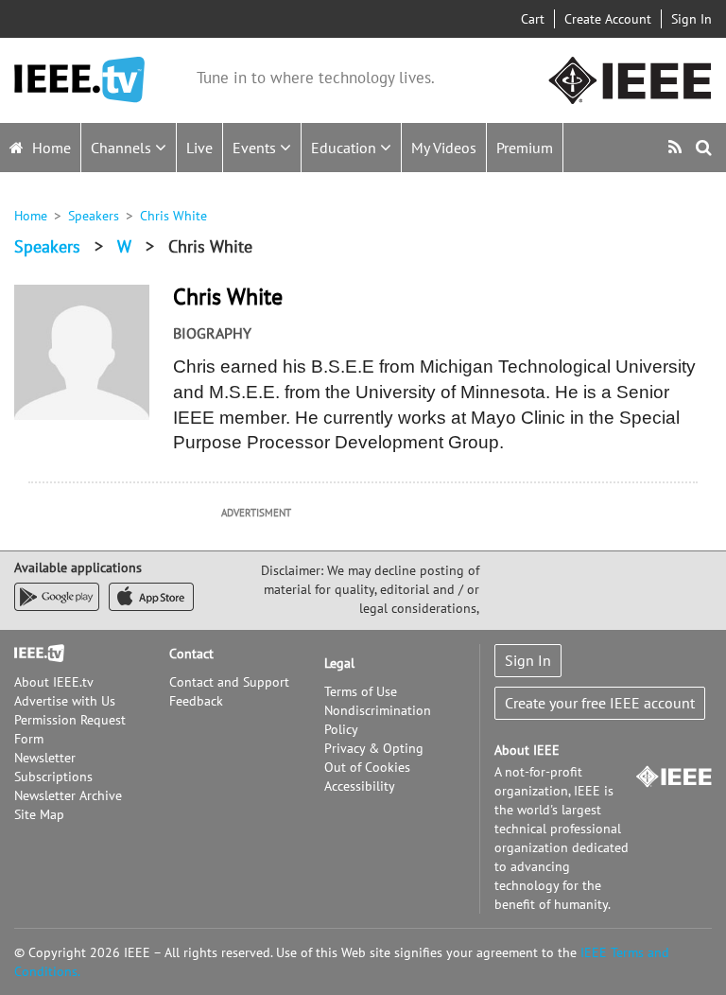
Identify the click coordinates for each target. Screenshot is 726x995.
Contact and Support (229, 681)
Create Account (607, 18)
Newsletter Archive (68, 795)
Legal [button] (339, 663)
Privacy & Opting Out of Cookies (374, 758)
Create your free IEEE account (600, 702)
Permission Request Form (70, 729)
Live (199, 147)
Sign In (691, 18)
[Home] (79, 80)
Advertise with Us (64, 700)
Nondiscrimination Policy (377, 720)
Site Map (39, 814)
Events (256, 147)
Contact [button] (191, 653)
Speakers (93, 215)
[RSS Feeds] (677, 147)
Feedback (196, 700)
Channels (123, 147)
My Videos (443, 147)
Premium (524, 147)
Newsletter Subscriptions (53, 767)
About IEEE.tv (54, 681)
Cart (532, 18)
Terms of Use (360, 691)
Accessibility (359, 785)
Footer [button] (33, 653)
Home (49, 147)
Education (345, 147)
